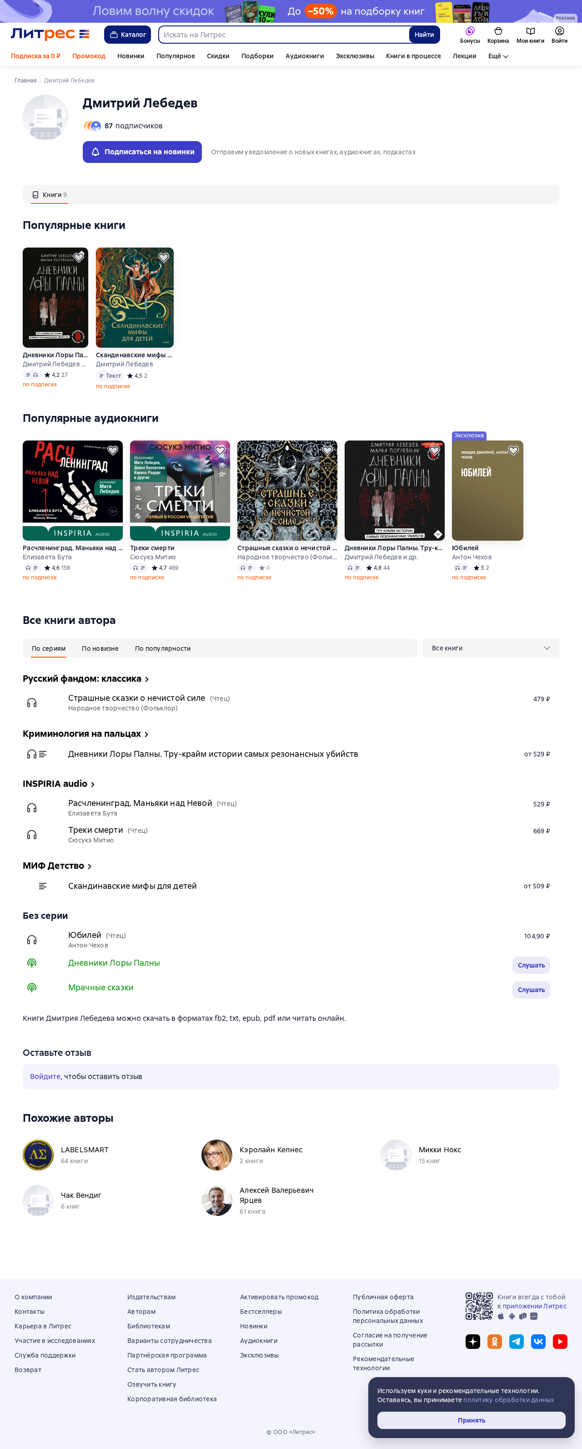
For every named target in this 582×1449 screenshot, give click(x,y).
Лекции (465, 56)
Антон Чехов (472, 557)
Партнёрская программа (167, 1355)
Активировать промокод (279, 1297)
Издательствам (151, 1297)
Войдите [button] (45, 1076)
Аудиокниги (305, 56)
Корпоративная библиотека (172, 1399)
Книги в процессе (413, 56)
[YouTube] (560, 1341)
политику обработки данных (508, 1400)
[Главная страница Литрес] (50, 34)
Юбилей (465, 548)
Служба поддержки (45, 1355)
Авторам (141, 1311)
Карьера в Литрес (43, 1326)
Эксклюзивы (355, 56)
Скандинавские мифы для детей (135, 355)
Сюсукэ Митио (153, 557)
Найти (424, 34)
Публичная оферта (383, 1297)
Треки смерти (152, 548)
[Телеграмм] (516, 1341)
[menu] (491, 648)
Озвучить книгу (152, 1384)
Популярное (175, 56)
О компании (33, 1297)
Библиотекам (148, 1326)
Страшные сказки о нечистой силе (287, 548)
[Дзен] (473, 1341)
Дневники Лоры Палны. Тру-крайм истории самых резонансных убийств (56, 355)
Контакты (30, 1311)
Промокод (88, 56)
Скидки (218, 56)
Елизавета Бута (47, 557)
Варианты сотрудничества (169, 1341)
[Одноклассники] (494, 1341)
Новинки (131, 56)
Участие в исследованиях (55, 1341)
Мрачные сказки (101, 987)
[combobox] (283, 34)
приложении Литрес (535, 1306)
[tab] (49, 194)
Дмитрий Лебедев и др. (56, 364)
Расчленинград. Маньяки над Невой (73, 548)
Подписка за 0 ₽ (35, 56)
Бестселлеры (261, 1311)
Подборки (257, 56)
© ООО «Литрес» (291, 1432)
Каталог (133, 34)
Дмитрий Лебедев (124, 364)
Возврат (28, 1370)
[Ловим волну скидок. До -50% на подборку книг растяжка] (291, 11)
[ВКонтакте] (538, 1341)
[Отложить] (78, 257)
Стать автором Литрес (163, 1370)
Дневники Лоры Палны (114, 963)
